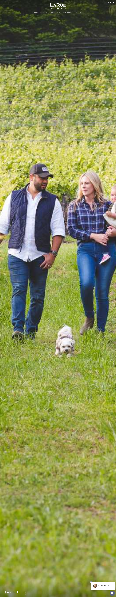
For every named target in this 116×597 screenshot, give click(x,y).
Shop (58, 12)
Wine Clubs (66, 12)
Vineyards (44, 12)
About (35, 12)
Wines (52, 12)
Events (12, 27)
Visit (81, 12)
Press (75, 12)
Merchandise (12, 25)
